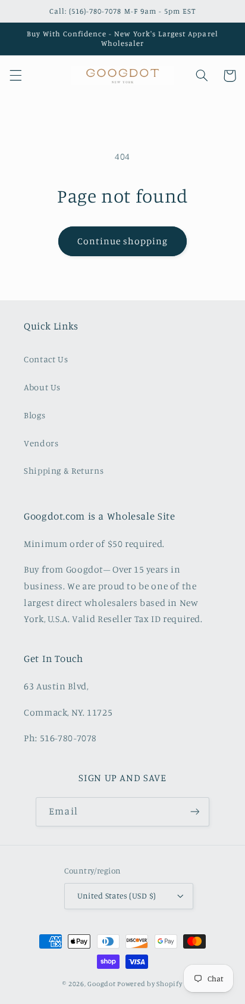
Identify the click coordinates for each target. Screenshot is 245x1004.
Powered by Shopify (149, 984)
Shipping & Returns (63, 470)
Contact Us (46, 359)
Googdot (101, 984)
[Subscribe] (194, 811)
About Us (42, 387)
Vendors (41, 443)
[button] (15, 75)
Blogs (34, 415)
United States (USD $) (116, 895)
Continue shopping (122, 241)
